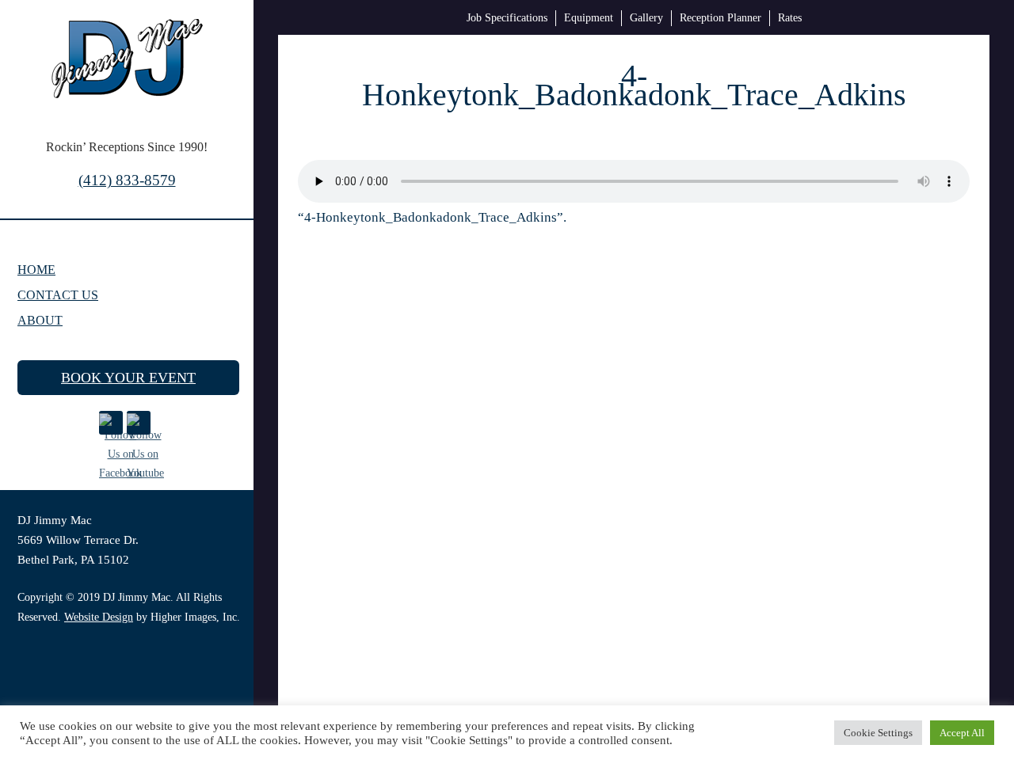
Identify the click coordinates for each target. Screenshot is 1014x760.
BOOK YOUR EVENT (128, 378)
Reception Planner (720, 18)
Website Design (98, 617)
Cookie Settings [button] (878, 733)
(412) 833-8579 (127, 180)
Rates (790, 18)
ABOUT (40, 320)
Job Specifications (507, 18)
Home (36, 269)
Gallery (646, 18)
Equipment (588, 18)
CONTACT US (57, 295)
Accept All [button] (962, 733)
